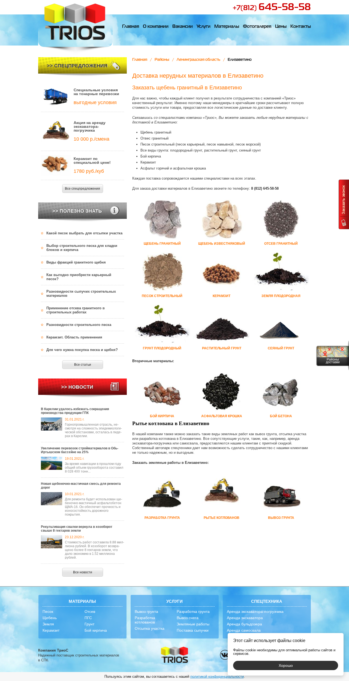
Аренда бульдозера (244, 624)
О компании (156, 27)
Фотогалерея (257, 27)
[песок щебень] (174, 655)
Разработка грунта (193, 611)
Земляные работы (193, 624)
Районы (162, 59)
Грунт (89, 624)
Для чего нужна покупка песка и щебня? (82, 350)
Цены (281, 27)
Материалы (226, 27)
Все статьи (82, 365)
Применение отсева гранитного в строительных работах (75, 310)
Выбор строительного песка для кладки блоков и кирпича (81, 248)
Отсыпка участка (149, 628)
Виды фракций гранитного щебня (76, 262)
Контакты (300, 27)
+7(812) (272, 8)
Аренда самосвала (244, 630)
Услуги (203, 27)
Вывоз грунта (146, 611)
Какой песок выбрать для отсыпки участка (84, 233)
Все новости (82, 572)
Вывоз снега (187, 618)
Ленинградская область (198, 59)
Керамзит (51, 630)
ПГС (88, 618)
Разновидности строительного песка (78, 325)
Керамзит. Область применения (74, 337)
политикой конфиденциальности (217, 676)
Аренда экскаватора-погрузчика (255, 611)
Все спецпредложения (82, 188)
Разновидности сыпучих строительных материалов (81, 293)
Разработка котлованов (145, 620)
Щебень (50, 618)
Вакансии (182, 27)
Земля (48, 624)
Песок (48, 611)
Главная (130, 27)
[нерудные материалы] (75, 27)
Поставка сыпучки (193, 630)
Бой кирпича (96, 630)
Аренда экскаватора (245, 618)
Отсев (90, 611)
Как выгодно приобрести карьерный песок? (78, 277)
